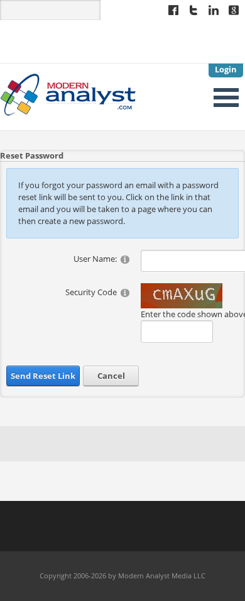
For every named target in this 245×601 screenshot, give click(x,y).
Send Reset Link (43, 375)
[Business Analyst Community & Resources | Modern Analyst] (68, 93)
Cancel (111, 375)
